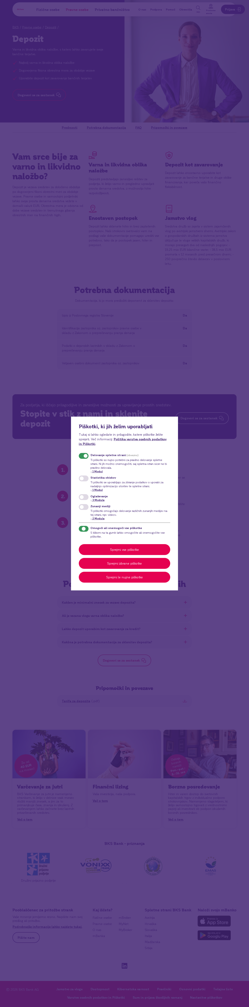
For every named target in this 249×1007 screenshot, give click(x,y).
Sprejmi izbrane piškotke (124, 563)
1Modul (96, 471)
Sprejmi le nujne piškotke (124, 577)
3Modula (97, 499)
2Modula (97, 518)
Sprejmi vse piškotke (124, 549)
